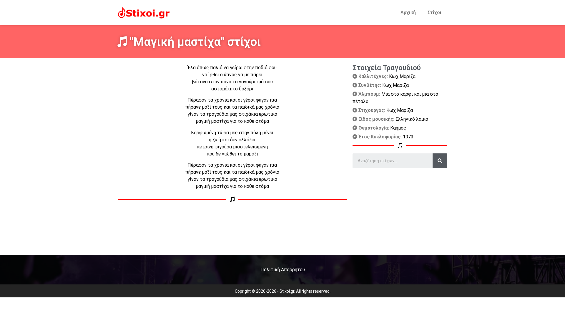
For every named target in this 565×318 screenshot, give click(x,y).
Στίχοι (434, 12)
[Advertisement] (400, 209)
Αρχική (408, 12)
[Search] (440, 160)
